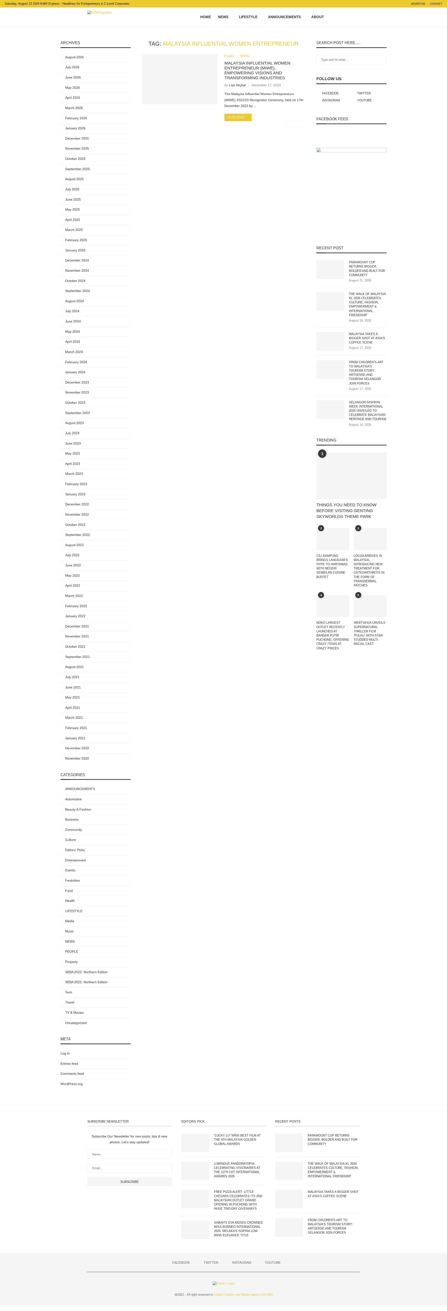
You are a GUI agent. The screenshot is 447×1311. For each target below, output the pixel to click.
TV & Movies (74, 1012)
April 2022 (72, 585)
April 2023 (72, 464)
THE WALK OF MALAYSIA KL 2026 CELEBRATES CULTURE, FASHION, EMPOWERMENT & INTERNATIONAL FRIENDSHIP (367, 304)
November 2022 (77, 514)
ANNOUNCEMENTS (284, 17)
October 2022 (75, 525)
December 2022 (77, 504)
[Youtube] (350, 17)
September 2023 (77, 413)
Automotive (73, 799)
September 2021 (77, 657)
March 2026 (74, 108)
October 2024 (75, 281)
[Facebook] (335, 17)
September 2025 (77, 169)
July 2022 (72, 555)
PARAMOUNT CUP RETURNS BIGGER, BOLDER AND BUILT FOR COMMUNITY (367, 268)
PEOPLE (71, 951)
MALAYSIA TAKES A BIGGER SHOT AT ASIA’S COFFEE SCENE (367, 338)
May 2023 (72, 453)
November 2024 (77, 270)
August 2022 (74, 545)
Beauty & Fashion (78, 809)
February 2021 (76, 728)
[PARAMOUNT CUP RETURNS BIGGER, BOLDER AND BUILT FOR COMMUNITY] (330, 269)
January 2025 (75, 250)
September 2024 (77, 291)
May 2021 (72, 697)
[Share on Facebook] (255, 127)
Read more (236, 117)
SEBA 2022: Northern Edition (86, 972)
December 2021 (77, 626)
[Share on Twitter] (260, 127)
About (317, 17)
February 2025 (76, 240)
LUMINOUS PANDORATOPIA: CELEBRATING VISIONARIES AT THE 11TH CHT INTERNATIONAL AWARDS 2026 (237, 1170)
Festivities (72, 880)
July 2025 (72, 189)
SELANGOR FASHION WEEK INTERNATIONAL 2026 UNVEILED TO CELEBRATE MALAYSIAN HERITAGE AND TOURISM (367, 410)
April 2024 (72, 341)
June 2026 (73, 77)
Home (205, 17)
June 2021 (73, 687)
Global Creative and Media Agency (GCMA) (243, 1294)
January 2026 (75, 128)
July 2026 (72, 67)
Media (69, 921)
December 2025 (77, 138)
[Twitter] (340, 17)
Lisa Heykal (237, 85)
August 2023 (74, 423)
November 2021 (77, 636)
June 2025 (73, 199)
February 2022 (76, 606)
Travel (69, 1002)
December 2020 (77, 748)
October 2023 (75, 402)
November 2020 (77, 758)
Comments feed (72, 1073)
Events (229, 56)
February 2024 (76, 362)
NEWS (223, 17)
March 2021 (74, 717)
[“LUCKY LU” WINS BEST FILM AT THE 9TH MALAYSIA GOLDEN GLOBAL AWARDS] (195, 1142)
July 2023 (72, 433)
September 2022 (77, 535)
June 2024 (73, 321)
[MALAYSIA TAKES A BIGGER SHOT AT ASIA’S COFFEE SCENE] (330, 341)
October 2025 (75, 159)
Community (73, 830)
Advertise (418, 3)
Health (70, 901)
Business (71, 819)
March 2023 (74, 474)
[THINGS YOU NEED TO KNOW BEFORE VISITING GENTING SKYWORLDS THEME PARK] (351, 475)
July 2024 (72, 311)
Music (69, 931)
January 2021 (75, 738)
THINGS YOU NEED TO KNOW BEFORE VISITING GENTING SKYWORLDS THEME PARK (346, 511)
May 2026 (72, 87)
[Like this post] (249, 127)
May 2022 (72, 575)
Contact (436, 3)
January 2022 (75, 616)
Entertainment (75, 860)
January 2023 (75, 494)
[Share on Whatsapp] (265, 127)
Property (71, 962)
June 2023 (73, 443)
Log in (65, 1053)
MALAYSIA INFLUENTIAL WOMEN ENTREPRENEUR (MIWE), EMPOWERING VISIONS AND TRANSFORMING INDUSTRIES (257, 70)
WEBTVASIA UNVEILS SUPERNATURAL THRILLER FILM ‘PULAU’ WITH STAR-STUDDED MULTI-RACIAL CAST (369, 633)
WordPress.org (72, 1084)
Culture (70, 840)
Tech (68, 992)
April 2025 (72, 220)
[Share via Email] (279, 127)
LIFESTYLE (248, 17)
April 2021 (72, 707)
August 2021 (74, 667)
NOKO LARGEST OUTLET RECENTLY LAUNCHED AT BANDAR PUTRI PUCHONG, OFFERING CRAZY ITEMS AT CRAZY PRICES (332, 635)
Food (69, 891)
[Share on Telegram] (270, 127)
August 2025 (74, 179)
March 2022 (74, 596)
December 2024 (77, 260)
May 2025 (72, 209)
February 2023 (76, 484)
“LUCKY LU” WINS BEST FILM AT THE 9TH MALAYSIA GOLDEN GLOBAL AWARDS (237, 1140)
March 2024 (74, 352)
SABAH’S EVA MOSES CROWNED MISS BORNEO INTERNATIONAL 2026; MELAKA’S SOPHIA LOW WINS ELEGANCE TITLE (238, 1229)
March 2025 (74, 230)
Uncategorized (76, 1023)
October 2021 (75, 646)
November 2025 (77, 148)
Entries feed (69, 1063)
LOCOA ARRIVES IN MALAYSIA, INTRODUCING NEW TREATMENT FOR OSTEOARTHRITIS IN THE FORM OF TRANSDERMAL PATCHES (369, 570)
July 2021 (72, 677)
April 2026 (72, 97)
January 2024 (75, 372)
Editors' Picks (75, 850)
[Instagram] (345, 17)
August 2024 (74, 301)
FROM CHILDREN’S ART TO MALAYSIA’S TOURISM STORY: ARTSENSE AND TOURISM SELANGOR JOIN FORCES (366, 372)
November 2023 (77, 392)
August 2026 (74, 57)
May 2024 (72, 331)
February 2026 (76, 118)
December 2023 (77, 382)
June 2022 (73, 565)
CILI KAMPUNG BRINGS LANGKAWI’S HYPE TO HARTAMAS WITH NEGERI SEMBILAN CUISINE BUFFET (332, 566)
